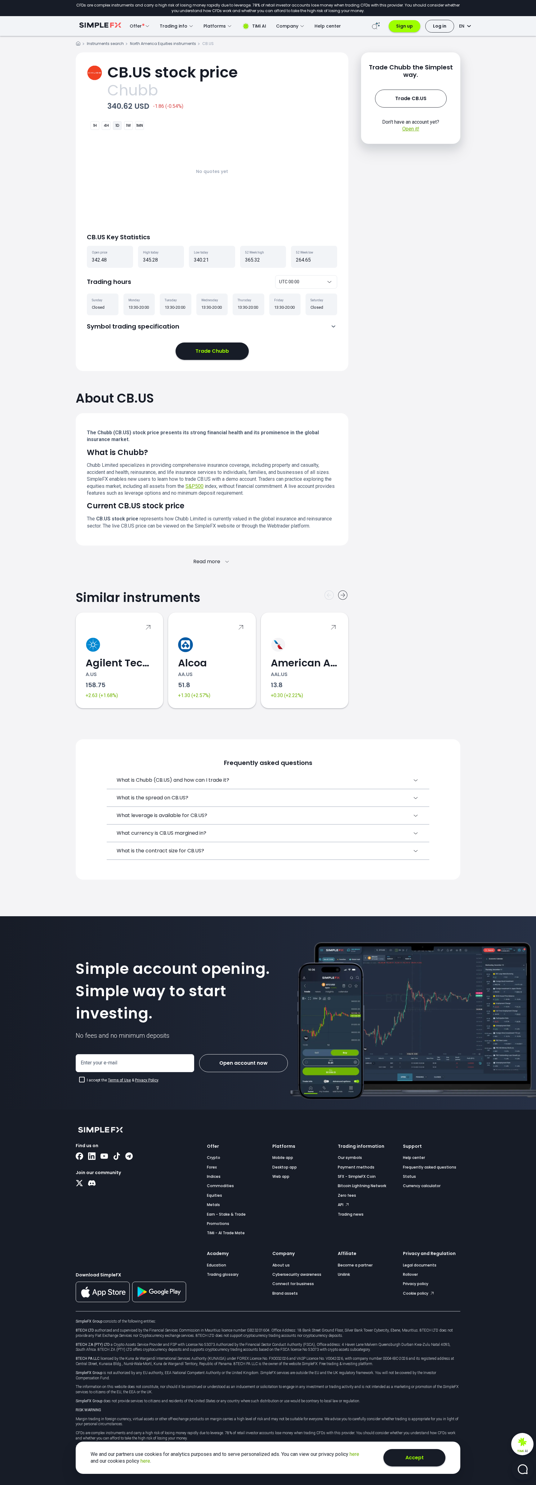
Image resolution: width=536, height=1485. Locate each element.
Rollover (410, 1274)
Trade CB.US (411, 98)
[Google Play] (159, 1300)
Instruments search (105, 43)
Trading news (351, 1214)
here (354, 1454)
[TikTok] (116, 1156)
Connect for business (293, 1283)
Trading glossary (223, 1274)
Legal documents (419, 1265)
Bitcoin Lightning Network (362, 1185)
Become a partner (355, 1265)
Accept (414, 1457)
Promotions (218, 1223)
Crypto (213, 1157)
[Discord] (92, 1183)
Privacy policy (415, 1283)
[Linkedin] (92, 1156)
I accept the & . (123, 1080)
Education (216, 1265)
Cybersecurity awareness (296, 1274)
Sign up (404, 26)
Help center (328, 26)
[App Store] (103, 1300)
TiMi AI (259, 26)
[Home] (78, 44)
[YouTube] (104, 1156)
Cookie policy (416, 1293)
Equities (214, 1195)
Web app (280, 1176)
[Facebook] (79, 1156)
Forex (212, 1167)
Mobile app (282, 1157)
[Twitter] (79, 1183)
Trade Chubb (212, 351)
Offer (213, 1146)
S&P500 (194, 486)
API (341, 1204)
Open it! (410, 129)
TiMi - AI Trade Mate (226, 1232)
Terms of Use (119, 1080)
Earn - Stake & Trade (226, 1214)
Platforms (283, 1146)
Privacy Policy (146, 1080)
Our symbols (350, 1157)
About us (281, 1265)
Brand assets (285, 1293)
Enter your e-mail (99, 1063)
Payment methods (356, 1167)
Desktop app (284, 1167)
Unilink (344, 1274)
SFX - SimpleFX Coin (357, 1176)
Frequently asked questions (429, 1167)
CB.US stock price (172, 72)
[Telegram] (129, 1156)
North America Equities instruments (163, 43)
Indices (214, 1176)
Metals (213, 1204)
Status (409, 1176)
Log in (439, 26)
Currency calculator (421, 1185)
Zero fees (347, 1195)
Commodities (220, 1185)
